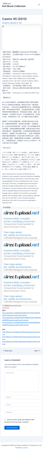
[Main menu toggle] (39, 4)
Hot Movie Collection (14, 6)
